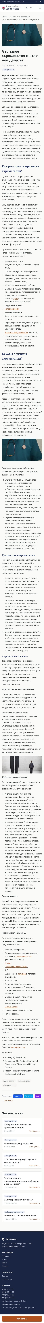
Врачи (4, 1263)
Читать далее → (34, 1131)
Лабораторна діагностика (14, 1212)
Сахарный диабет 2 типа (16, 966)
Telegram (28, 1096)
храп (15, 298)
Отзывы (5, 1266)
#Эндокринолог (9, 1085)
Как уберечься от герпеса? (18, 1199)
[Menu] (39, 7)
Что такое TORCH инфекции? (20, 1215)
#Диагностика (9, 1081)
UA (36, 2)
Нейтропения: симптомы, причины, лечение (17, 1126)
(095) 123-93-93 (8, 1295)
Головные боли (12, 309)
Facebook (18, 1096)
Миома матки (11, 1006)
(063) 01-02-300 (8, 1298)
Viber (38, 1096)
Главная (5, 17)
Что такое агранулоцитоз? (18, 1143)
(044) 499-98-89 (8, 1292)
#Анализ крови (24, 1081)
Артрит (8, 963)
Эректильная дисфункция (16, 332)
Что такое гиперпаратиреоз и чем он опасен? (20, 1161)
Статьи (13, 17)
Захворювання (24, 17)
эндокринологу (18, 1047)
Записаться (22, 1318)
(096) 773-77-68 (8, 1289)
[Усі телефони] (31, 8)
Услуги (4, 1259)
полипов (22, 974)
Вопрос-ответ (7, 1279)
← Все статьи (7, 1101)
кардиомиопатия (23, 956)
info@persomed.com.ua (11, 1304)
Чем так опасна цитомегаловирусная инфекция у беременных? (21, 1181)
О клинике (6, 1256)
